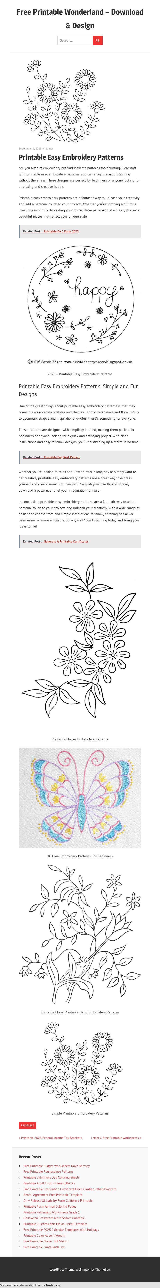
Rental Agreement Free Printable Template (52, 1195)
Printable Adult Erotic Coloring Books (49, 1183)
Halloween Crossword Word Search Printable (54, 1218)
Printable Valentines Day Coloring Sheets (51, 1177)
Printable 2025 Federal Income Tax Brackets (51, 1138)
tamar (49, 148)
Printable (27, 1125)
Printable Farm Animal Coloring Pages (49, 1206)
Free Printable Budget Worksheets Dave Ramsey (56, 1166)
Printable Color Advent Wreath (44, 1235)
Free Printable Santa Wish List (44, 1247)
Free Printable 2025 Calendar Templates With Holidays (61, 1230)
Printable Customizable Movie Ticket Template (55, 1224)
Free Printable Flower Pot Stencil (45, 1241)
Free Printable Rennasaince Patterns (48, 1171)
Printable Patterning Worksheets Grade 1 (51, 1212)
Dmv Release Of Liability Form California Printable (57, 1200)
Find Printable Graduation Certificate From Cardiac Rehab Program (69, 1189)
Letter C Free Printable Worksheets (115, 1138)
